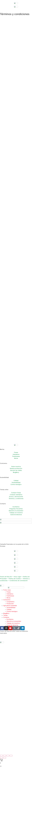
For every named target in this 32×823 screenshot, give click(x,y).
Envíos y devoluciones (16, 496)
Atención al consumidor (16, 510)
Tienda (5, 615)
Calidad (16, 480)
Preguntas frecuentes (16, 509)
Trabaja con (16, 512)
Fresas (16, 452)
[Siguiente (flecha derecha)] (4, 758)
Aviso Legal (17, 576)
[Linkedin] (23, 628)
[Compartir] (7, 755)
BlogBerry (16, 472)
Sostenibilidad (16, 482)
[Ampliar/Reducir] (1, 755)
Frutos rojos (7, 590)
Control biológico (16, 484)
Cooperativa (10, 601)
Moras (16, 458)
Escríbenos (16, 507)
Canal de (16, 514)
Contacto (6, 617)
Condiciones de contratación (19, 580)
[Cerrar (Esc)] (11, 755)
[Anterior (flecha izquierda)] (1, 758)
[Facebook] (2, 628)
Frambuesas (16, 456)
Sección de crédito (16, 470)
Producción (10, 603)
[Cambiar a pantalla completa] (4, 755)
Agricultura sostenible (10, 605)
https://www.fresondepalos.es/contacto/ (18, 354)
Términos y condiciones (16, 498)
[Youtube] (10, 628)
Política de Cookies (15, 578)
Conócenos (6, 600)
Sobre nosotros (16, 466)
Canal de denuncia (12, 625)
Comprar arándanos (16, 494)
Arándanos (16, 454)
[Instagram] (6, 628)
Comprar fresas (16, 492)
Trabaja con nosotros (13, 623)
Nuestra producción (16, 468)
